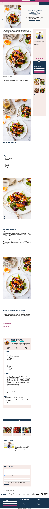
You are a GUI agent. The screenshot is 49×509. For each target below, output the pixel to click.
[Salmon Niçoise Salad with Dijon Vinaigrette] (26, 427)
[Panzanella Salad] (7, 427)
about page (22, 449)
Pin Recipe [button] (38, 20)
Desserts (24, 503)
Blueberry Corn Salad (41, 86)
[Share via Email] (2, 19)
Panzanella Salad (6, 433)
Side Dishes (24, 502)
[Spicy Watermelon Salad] (17, 427)
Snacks (24, 504)
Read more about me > (36, 44)
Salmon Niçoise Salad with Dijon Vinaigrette (27, 434)
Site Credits (29, 508)
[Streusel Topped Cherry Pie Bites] (36, 90)
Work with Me (39, 502)
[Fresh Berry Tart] (42, 90)
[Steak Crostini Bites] (36, 82)
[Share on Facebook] (2, 16)
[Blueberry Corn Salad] (42, 82)
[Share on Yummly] (2, 18)
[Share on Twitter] (2, 17)
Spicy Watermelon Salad (16, 433)
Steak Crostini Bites (36, 85)
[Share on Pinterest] (2, 15)
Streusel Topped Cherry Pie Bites (36, 94)
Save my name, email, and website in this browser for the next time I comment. (15, 482)
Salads (6, 425)
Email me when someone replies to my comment (11, 475)
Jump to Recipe (31, 20)
